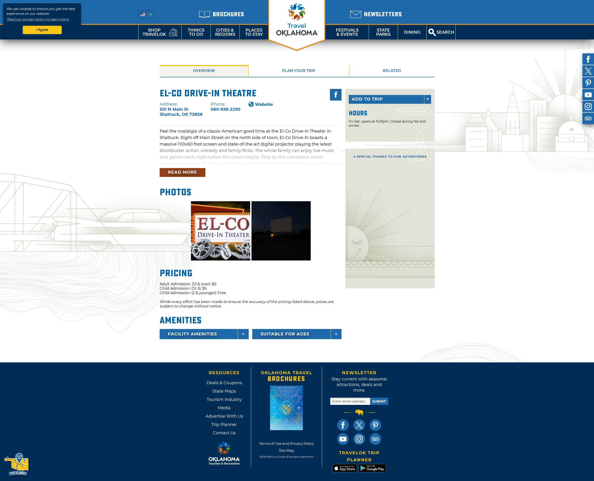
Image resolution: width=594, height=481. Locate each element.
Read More (182, 172)
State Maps (224, 391)
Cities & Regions (225, 32)
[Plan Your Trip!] (16, 465)
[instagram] (588, 106)
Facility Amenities (192, 334)
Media (224, 407)
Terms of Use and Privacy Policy (286, 443)
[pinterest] (588, 83)
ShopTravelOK (154, 32)
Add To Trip (367, 99)
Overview (204, 70)
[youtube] (588, 95)
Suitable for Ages (285, 334)
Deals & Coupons (224, 382)
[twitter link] (359, 425)
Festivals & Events (347, 32)
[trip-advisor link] (375, 439)
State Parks (383, 32)
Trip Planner (224, 424)
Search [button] (445, 32)
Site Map (286, 450)
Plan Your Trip (298, 70)
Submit (379, 401)
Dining (412, 32)
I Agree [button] (42, 30)
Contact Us (224, 433)
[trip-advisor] (588, 118)
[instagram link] (359, 439)
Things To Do (196, 32)
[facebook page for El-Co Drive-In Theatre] (336, 95)
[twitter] (588, 71)
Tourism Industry (224, 399)
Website (264, 104)
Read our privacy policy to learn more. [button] (38, 19)
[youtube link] (343, 439)
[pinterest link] (375, 425)
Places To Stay (254, 32)
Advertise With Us (224, 416)
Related (392, 70)
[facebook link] (343, 425)
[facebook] (588, 59)
